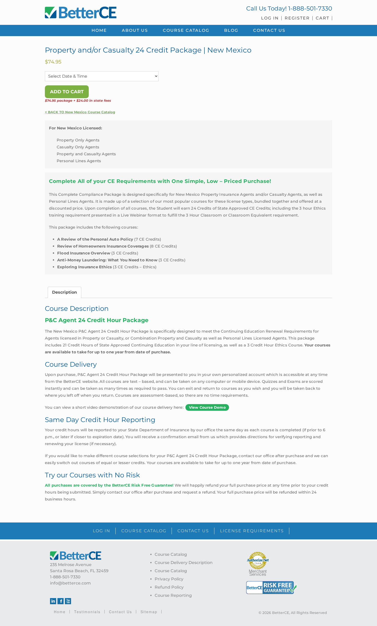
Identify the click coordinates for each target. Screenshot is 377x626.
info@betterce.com (70, 583)
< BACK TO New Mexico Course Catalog (80, 112)
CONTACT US (193, 530)
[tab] (64, 292)
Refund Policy (169, 587)
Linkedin (53, 601)
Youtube (68, 601)
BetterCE (114, 11)
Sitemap (149, 611)
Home (60, 611)
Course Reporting (173, 595)
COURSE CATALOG (143, 530)
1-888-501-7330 (310, 8)
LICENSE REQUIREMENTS (252, 530)
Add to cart (67, 92)
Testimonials (87, 611)
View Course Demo (207, 407)
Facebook (60, 601)
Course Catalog (171, 554)
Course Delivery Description (184, 562)
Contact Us (120, 611)
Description (64, 292)
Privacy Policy (169, 579)
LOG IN (101, 530)
